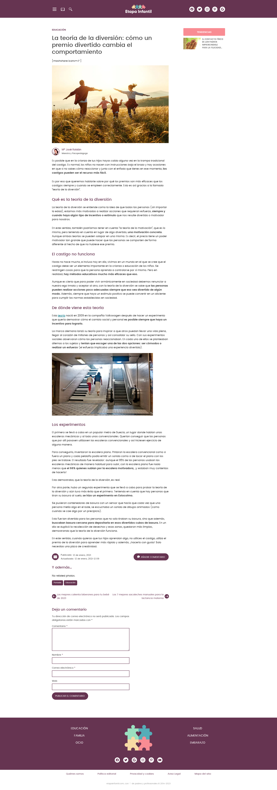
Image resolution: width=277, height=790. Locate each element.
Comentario (60, 626)
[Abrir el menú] (55, 9)
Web (54, 681)
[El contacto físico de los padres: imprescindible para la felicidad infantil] (192, 43)
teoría (61, 315)
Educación (59, 30)
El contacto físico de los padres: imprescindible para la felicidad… (212, 43)
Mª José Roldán (71, 149)
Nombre (57, 655)
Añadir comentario (153, 557)
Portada (57, 583)
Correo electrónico (63, 668)
